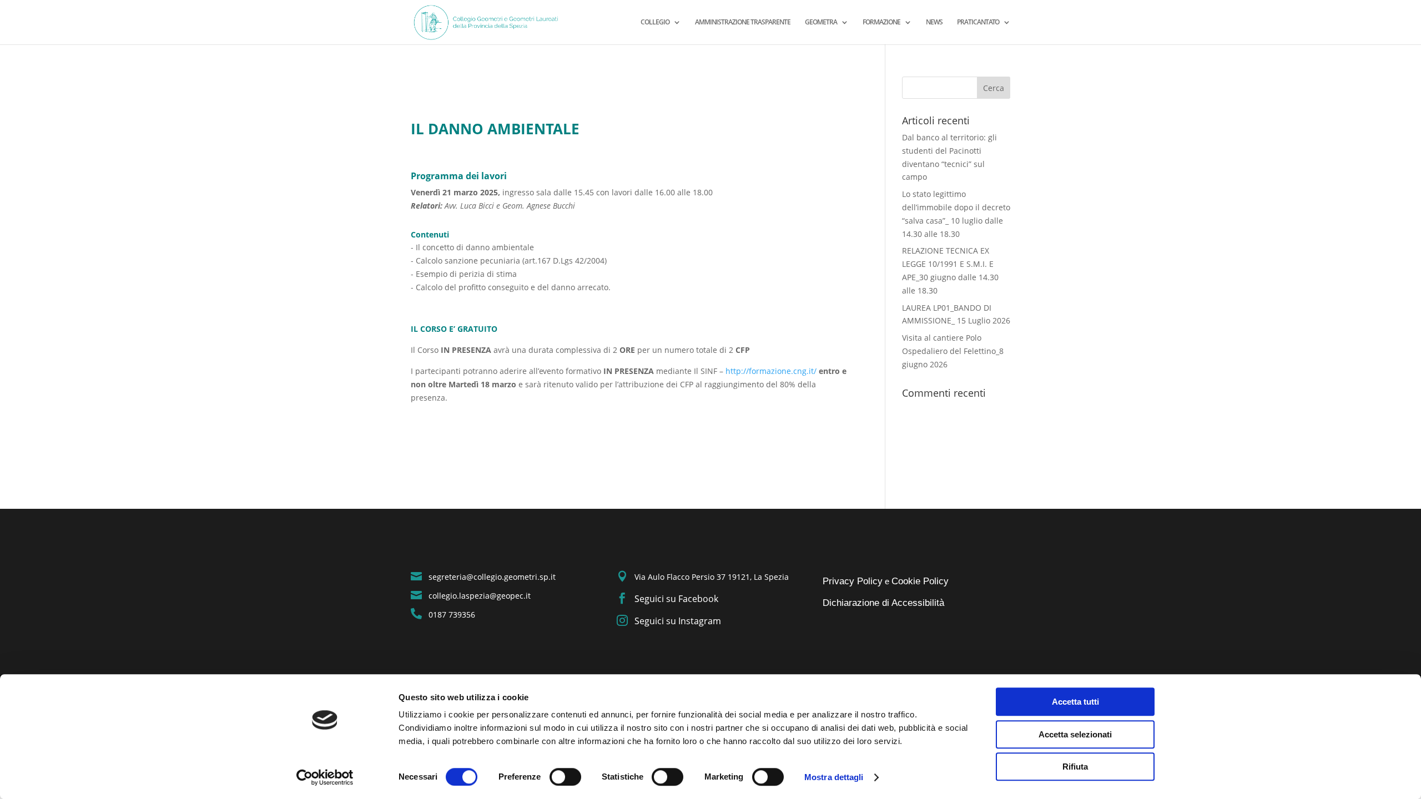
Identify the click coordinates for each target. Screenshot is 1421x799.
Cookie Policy (920, 581)
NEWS (934, 22)
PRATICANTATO (978, 22)
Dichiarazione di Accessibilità (883, 603)
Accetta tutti (1075, 701)
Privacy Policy (853, 581)
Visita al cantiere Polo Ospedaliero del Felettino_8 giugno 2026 (953, 351)
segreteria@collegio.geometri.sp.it (492, 577)
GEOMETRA (821, 22)
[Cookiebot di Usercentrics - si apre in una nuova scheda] (325, 777)
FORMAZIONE (881, 22)
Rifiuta (1075, 766)
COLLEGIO (655, 22)
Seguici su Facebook (676, 599)
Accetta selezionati (1075, 734)
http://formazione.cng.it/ (771, 371)
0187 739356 (452, 614)
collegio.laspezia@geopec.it (480, 595)
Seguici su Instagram (677, 621)
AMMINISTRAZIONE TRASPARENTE (742, 22)
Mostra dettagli (834, 777)
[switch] (565, 777)
